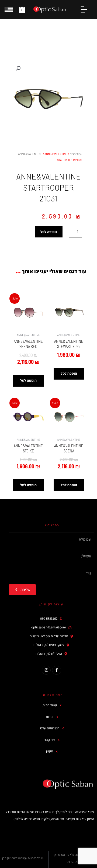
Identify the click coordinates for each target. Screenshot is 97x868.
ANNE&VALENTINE (30, 154)
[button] (18, 68)
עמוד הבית (76, 154)
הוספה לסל (48, 231)
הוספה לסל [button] (69, 373)
